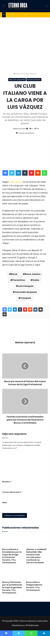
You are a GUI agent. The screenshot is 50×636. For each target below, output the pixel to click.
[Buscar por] (46, 7)
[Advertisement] (25, 44)
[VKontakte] (35, 309)
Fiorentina (18, 280)
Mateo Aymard (19, 128)
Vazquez (26, 298)
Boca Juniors (32, 274)
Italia (36, 280)
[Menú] (3, 7)
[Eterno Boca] (18, 6)
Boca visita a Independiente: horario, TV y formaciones (34, 586)
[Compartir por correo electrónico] (40, 309)
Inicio (17, 73)
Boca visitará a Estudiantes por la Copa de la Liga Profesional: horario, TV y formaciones (12, 556)
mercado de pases (26, 292)
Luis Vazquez (25, 286)
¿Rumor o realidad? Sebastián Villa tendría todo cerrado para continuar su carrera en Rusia (36, 556)
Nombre (7, 481)
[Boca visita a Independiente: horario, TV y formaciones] (37, 573)
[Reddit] (38, 173)
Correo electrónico (12, 492)
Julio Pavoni (15, 181)
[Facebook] (5, 173)
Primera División (29, 73)
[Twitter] (12, 173)
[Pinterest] (31, 173)
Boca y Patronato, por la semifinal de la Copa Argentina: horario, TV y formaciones (12, 587)
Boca (14, 274)
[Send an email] (27, 128)
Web (4, 502)
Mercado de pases (17, 79)
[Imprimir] (4, 314)
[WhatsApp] (44, 173)
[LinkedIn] (18, 173)
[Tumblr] (25, 173)
